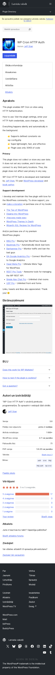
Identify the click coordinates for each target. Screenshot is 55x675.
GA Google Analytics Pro (18, 256)
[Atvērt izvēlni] (51, 4)
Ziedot (32, 602)
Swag (33, 606)
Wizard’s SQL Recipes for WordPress (23, 225)
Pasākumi (33, 597)
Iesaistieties (34, 593)
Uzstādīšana (11, 78)
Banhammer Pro (13, 248)
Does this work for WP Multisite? (18, 370)
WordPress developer (33, 181)
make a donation (15, 204)
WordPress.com (10, 615)
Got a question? (10, 386)
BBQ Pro (10, 241)
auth (39, 460)
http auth (40, 466)
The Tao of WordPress (17, 210)
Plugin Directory (9, 11)
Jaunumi (6, 575)
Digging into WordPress (17, 214)
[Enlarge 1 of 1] (49, 308)
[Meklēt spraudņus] (29, 29)
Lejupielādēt (9, 56)
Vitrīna (32, 571)
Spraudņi (33, 580)
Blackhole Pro (13, 245)
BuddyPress (8, 628)
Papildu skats (9, 473)
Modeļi (32, 584)
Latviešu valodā (16, 640)
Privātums (7, 584)
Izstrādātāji (8, 602)
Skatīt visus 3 (47, 455)
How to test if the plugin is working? (20, 378)
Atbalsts (9, 92)
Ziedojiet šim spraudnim (13, 555)
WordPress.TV (9, 606)
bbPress (6, 624)
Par (4, 571)
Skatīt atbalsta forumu (13, 536)
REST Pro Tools (14, 271)
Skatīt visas (46, 516)
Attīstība (9, 85)
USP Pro (10, 283)
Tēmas (32, 575)
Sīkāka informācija (13, 65)
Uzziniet (6, 593)
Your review (8, 516)
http (49, 460)
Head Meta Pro (13, 264)
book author (8, 184)
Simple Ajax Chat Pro (16, 279)
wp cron (48, 466)
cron (44, 460)
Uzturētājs (7, 580)
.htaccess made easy (16, 217)
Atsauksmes (10, 72)
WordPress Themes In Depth (20, 221)
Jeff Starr (28, 46)
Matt (5, 619)
